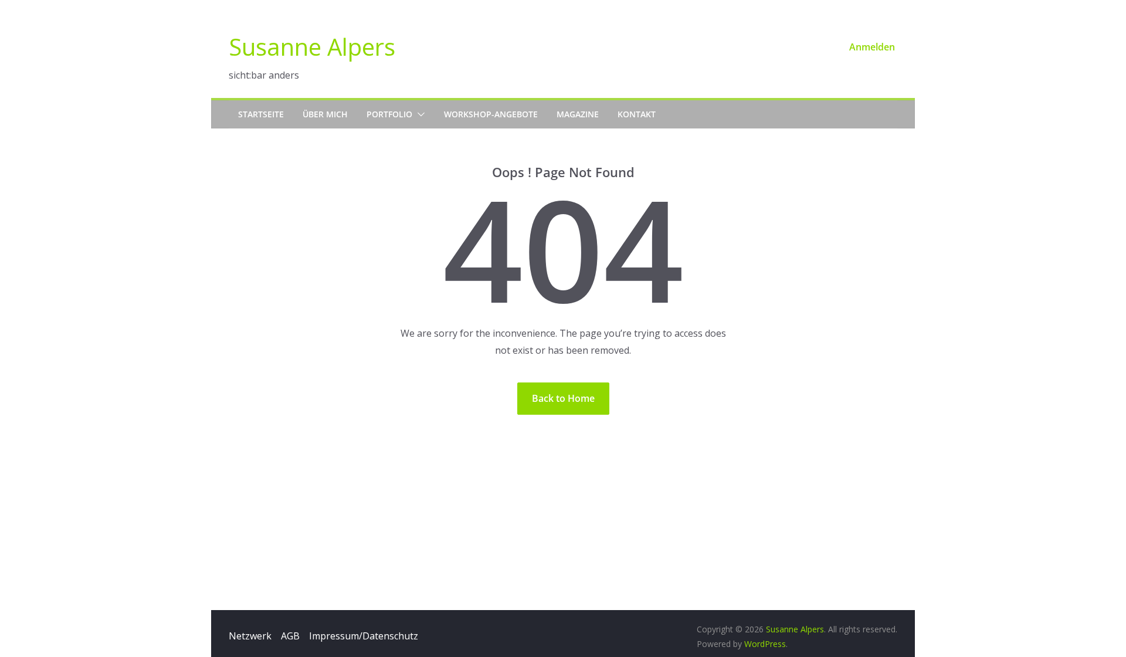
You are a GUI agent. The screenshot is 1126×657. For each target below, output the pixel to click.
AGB (290, 635)
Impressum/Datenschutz (363, 635)
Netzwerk (250, 635)
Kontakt (637, 114)
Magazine (578, 114)
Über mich (325, 114)
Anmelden (872, 46)
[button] (418, 114)
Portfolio (389, 114)
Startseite (261, 114)
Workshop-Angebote (491, 114)
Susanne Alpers (312, 47)
